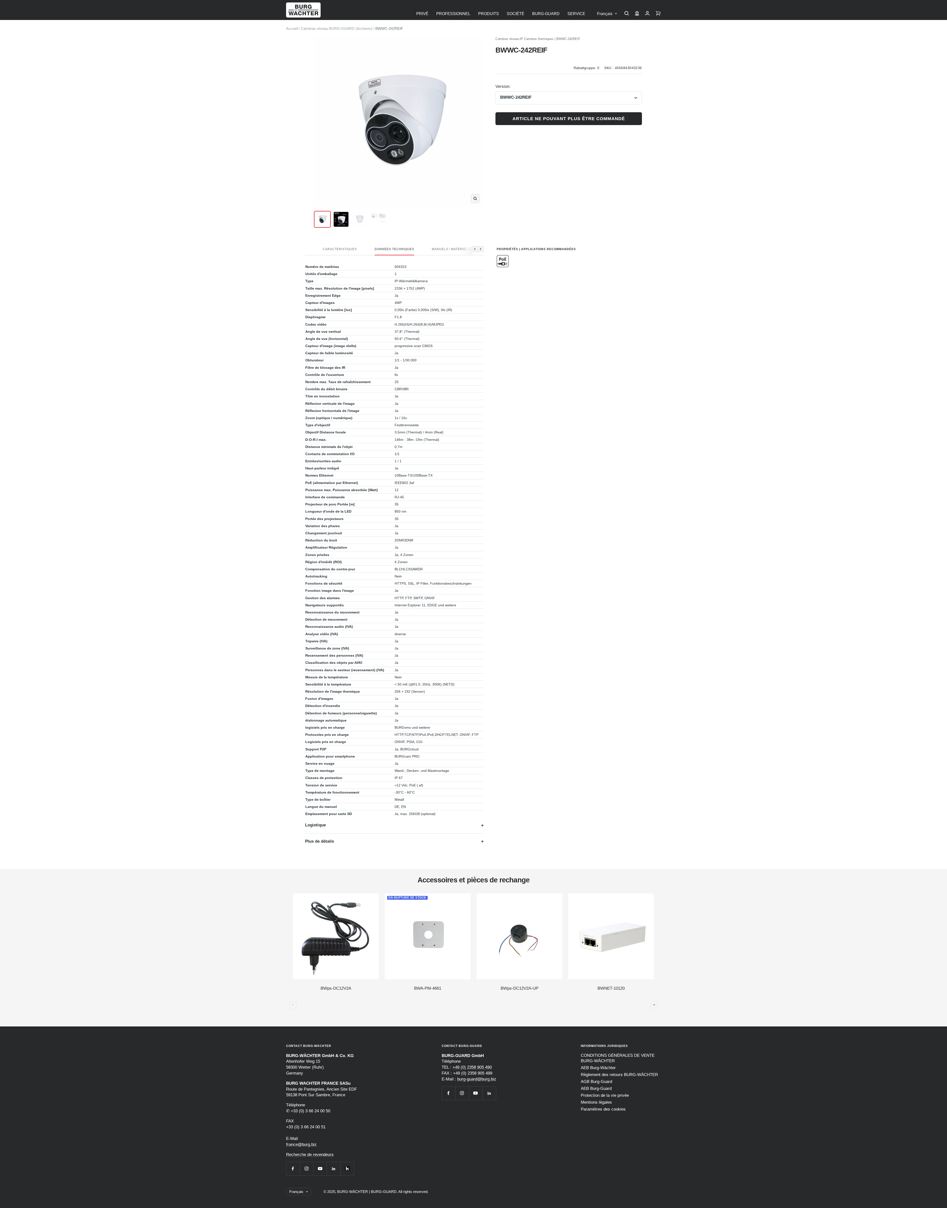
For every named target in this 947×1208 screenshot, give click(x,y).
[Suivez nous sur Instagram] (306, 1168)
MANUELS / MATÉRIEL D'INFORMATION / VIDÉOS (471, 249)
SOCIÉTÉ (515, 14)
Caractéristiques (340, 249)
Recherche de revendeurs (310, 1154)
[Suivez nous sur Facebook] (293, 1168)
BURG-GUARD (546, 14)
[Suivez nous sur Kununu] (347, 1168)
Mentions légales (596, 1102)
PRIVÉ (422, 14)
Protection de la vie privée (605, 1095)
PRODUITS (488, 14)
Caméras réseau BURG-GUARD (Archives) (336, 28)
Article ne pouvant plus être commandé (568, 118)
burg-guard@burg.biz (476, 1079)
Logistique (315, 825)
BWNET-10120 (611, 988)
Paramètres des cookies (603, 1109)
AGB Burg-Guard (596, 1081)
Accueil (292, 28)
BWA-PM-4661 (427, 988)
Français (604, 14)
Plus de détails (319, 841)
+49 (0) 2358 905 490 (472, 1067)
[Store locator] (637, 14)
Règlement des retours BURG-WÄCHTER (619, 1074)
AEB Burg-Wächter (598, 1067)
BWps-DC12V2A (336, 988)
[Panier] (658, 14)
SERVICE (576, 14)
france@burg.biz (301, 1144)
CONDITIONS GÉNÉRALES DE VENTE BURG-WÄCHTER (618, 1058)
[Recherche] (626, 14)
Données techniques (394, 249)
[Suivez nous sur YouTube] (320, 1168)
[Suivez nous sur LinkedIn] (333, 1168)
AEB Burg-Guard (596, 1088)
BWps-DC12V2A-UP (519, 988)
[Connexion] (647, 14)
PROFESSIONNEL (453, 14)
